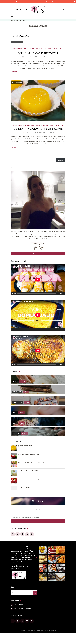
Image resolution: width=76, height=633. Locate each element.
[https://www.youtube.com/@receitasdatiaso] (17, 534)
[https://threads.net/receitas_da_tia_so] (32, 534)
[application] (38, 279)
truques (41, 50)
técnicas (35, 50)
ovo (60, 48)
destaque (38, 125)
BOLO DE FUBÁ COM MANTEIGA (28, 471)
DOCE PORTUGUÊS (46, 48)
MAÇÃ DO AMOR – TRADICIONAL (28, 454)
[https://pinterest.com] (22, 621)
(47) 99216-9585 (18, 605)
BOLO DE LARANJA (24, 487)
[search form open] (64, 9)
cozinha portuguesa (17, 48)
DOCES (55, 48)
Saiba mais (55, 2)
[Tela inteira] (63, 293)
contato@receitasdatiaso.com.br (22, 608)
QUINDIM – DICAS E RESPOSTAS (38, 53)
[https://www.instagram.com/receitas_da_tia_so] (13, 534)
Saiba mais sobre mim (38, 253)
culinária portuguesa (29, 48)
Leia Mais (13, 71)
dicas (37, 48)
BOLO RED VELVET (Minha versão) (28, 479)
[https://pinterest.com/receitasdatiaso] (27, 534)
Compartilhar (18, 42)
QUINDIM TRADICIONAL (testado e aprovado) (38, 128)
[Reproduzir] (12, 293)
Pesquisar (13, 157)
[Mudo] (61, 293)
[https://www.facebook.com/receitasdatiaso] (22, 534)
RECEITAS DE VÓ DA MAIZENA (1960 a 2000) (31, 462)
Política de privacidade (50, 630)
